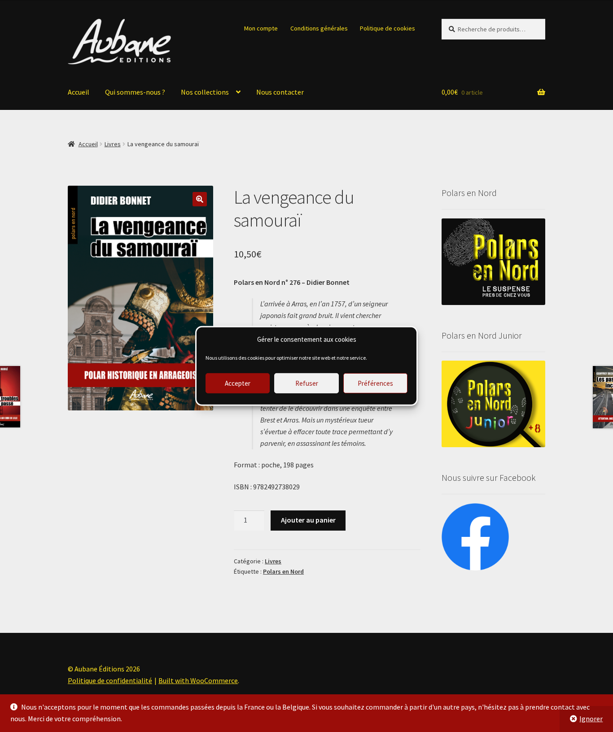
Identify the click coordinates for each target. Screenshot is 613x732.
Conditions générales (319, 28)
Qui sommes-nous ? (135, 91)
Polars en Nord (283, 571)
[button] (200, 199)
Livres (113, 144)
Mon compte (261, 28)
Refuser (306, 383)
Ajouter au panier (308, 519)
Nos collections (205, 91)
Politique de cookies (387, 28)
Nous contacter (280, 91)
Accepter (237, 383)
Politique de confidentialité (110, 680)
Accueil (78, 91)
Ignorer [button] (591, 718)
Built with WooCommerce (198, 680)
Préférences (375, 383)
